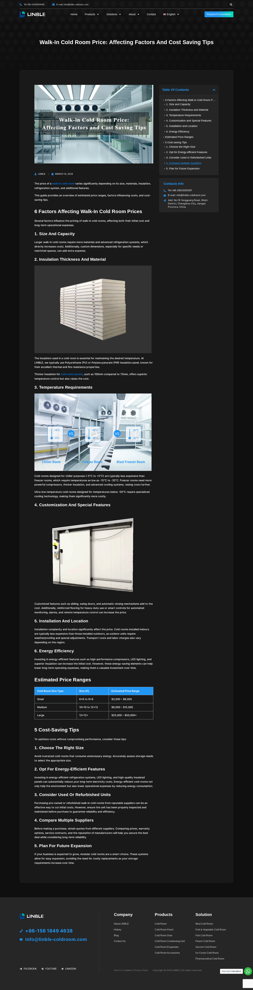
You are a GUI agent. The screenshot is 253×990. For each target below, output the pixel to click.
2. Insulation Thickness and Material (187, 109)
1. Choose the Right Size (180, 146)
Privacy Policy (141, 970)
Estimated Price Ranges (179, 137)
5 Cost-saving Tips (176, 142)
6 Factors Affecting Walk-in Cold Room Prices (190, 100)
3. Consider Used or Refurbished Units (188, 157)
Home (73, 14)
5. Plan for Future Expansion (183, 168)
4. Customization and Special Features (188, 120)
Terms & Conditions (123, 970)
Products (90, 14)
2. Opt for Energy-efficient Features (186, 152)
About (132, 14)
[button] (231, 4)
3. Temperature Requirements (183, 115)
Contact (151, 14)
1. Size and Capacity (178, 104)
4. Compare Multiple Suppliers (183, 163)
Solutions (111, 14)
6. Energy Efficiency (177, 131)
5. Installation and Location (182, 126)
